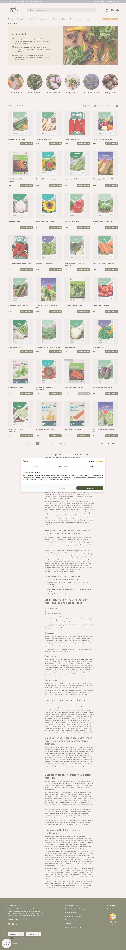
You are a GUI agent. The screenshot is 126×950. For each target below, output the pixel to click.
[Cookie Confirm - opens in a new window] (96, 461)
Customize (62, 488)
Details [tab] (91, 466)
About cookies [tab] (63, 466)
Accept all (90, 488)
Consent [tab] (34, 466)
